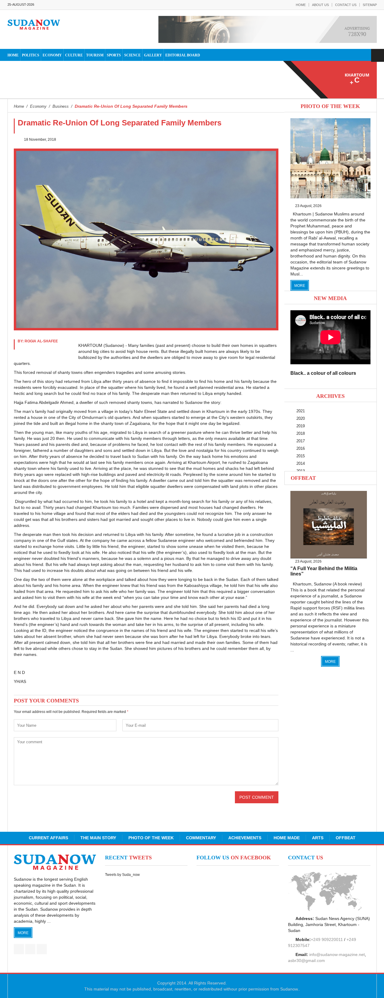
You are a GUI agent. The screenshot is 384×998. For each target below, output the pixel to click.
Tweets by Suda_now (122, 875)
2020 (300, 418)
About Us (320, 5)
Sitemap (370, 5)
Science (132, 55)
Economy (52, 55)
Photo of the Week (151, 837)
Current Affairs (48, 837)
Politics (30, 55)
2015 (300, 456)
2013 (300, 471)
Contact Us (345, 5)
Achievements (244, 837)
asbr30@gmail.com (306, 960)
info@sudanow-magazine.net (337, 954)
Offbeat (303, 478)
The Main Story (98, 837)
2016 (300, 448)
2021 (300, 411)
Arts (317, 837)
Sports (114, 55)
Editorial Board (182, 55)
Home (301, 5)
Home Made (287, 837)
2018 (300, 433)
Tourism (95, 55)
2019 (300, 426)
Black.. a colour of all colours (323, 373)
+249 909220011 (327, 939)
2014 (300, 463)
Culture (74, 55)
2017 (300, 441)
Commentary (201, 837)
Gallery (153, 55)
